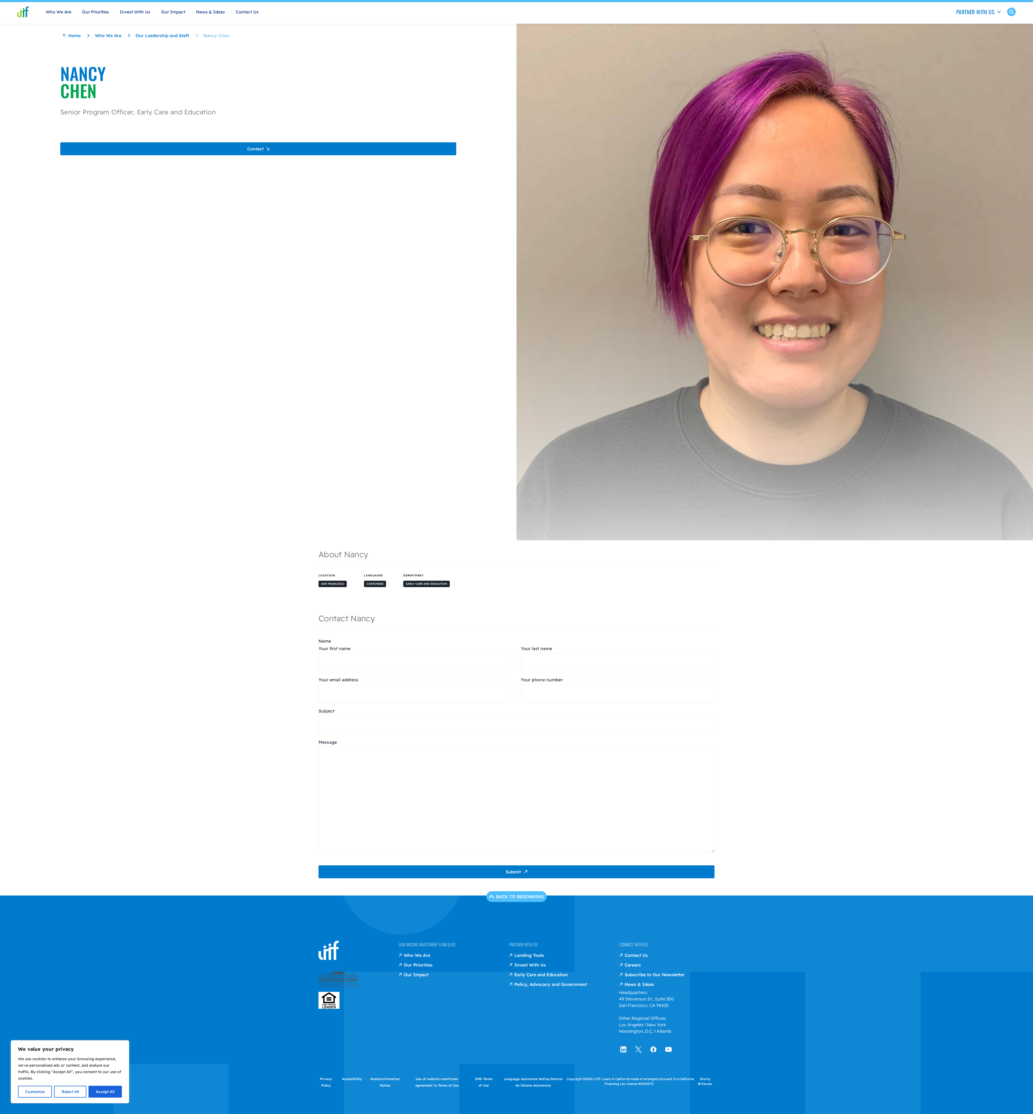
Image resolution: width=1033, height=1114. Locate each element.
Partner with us (523, 944)
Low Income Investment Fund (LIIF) (427, 944)
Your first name (335, 648)
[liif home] (23, 11)
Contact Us (247, 12)
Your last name (536, 648)
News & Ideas (210, 12)
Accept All (105, 1091)
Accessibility (352, 1079)
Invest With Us (135, 12)
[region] (70, 1071)
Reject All (70, 1091)
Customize (35, 1091)
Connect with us (634, 944)
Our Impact (173, 12)
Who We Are (58, 12)
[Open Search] (1011, 16)
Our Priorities (95, 12)
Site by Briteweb (705, 1081)
